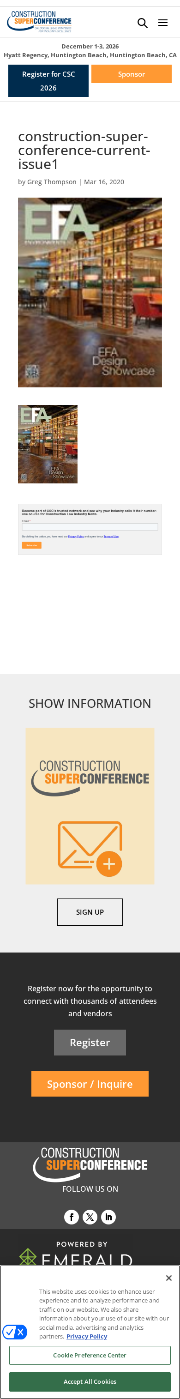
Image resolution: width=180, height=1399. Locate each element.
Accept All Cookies (90, 1381)
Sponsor (131, 73)
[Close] (169, 1278)
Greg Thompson (52, 181)
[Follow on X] (90, 1217)
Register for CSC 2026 (48, 80)
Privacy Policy (86, 1336)
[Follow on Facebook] (71, 1217)
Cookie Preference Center (89, 1355)
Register (90, 1042)
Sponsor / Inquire (90, 1084)
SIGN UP (90, 912)
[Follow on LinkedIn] (108, 1217)
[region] (90, 1332)
